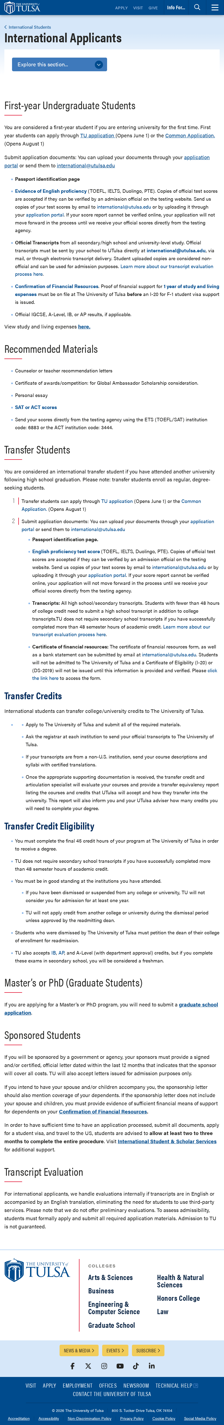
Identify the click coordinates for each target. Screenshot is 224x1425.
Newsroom (136, 1385)
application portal (45, 214)
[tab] (197, 7)
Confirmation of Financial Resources (103, 1111)
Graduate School (111, 1325)
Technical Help (174, 1385)
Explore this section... (42, 64)
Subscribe (146, 1350)
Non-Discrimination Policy (89, 1418)
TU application (98, 135)
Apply (121, 7)
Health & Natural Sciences (180, 1281)
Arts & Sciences (110, 1277)
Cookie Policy (163, 1418)
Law (163, 1311)
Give (153, 7)
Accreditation (19, 1418)
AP (61, 952)
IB (53, 952)
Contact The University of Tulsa (112, 1394)
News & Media (77, 1350)
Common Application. (190, 135)
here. (84, 326)
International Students (29, 27)
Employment (78, 1385)
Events (113, 1350)
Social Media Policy (200, 1418)
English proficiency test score (66, 551)
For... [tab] (176, 7)
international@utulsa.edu (86, 165)
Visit (138, 7)
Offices (108, 1385)
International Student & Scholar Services (167, 1141)
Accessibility (49, 1418)
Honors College (178, 1298)
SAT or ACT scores (36, 407)
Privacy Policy (132, 1418)
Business (101, 1290)
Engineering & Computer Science (114, 1307)
